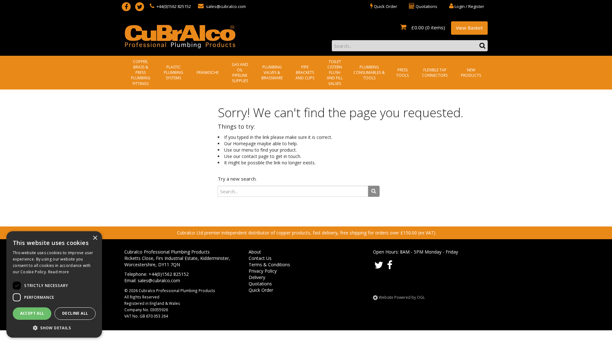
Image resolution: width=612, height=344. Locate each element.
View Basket (469, 28)
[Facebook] (126, 6)
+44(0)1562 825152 (173, 6)
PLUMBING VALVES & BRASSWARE (272, 72)
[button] (54, 327)
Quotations (260, 284)
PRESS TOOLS (402, 72)
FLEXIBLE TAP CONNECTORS (435, 72)
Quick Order (261, 290)
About (255, 252)
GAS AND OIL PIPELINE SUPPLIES (240, 72)
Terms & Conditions (269, 265)
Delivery (257, 277)
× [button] (94, 238)
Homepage (244, 143)
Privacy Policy (263, 271)
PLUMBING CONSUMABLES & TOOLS (369, 72)
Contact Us (260, 258)
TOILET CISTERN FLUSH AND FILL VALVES (335, 72)
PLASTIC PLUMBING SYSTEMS (173, 72)
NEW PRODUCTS (471, 72)
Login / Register (469, 6)
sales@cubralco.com (225, 6)
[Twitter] (139, 6)
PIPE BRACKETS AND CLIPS (304, 72)
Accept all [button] (32, 313)
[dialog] (54, 284)
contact (249, 156)
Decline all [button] (75, 313)
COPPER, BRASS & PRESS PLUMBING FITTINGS (140, 72)
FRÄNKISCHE (208, 72)
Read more (58, 272)
